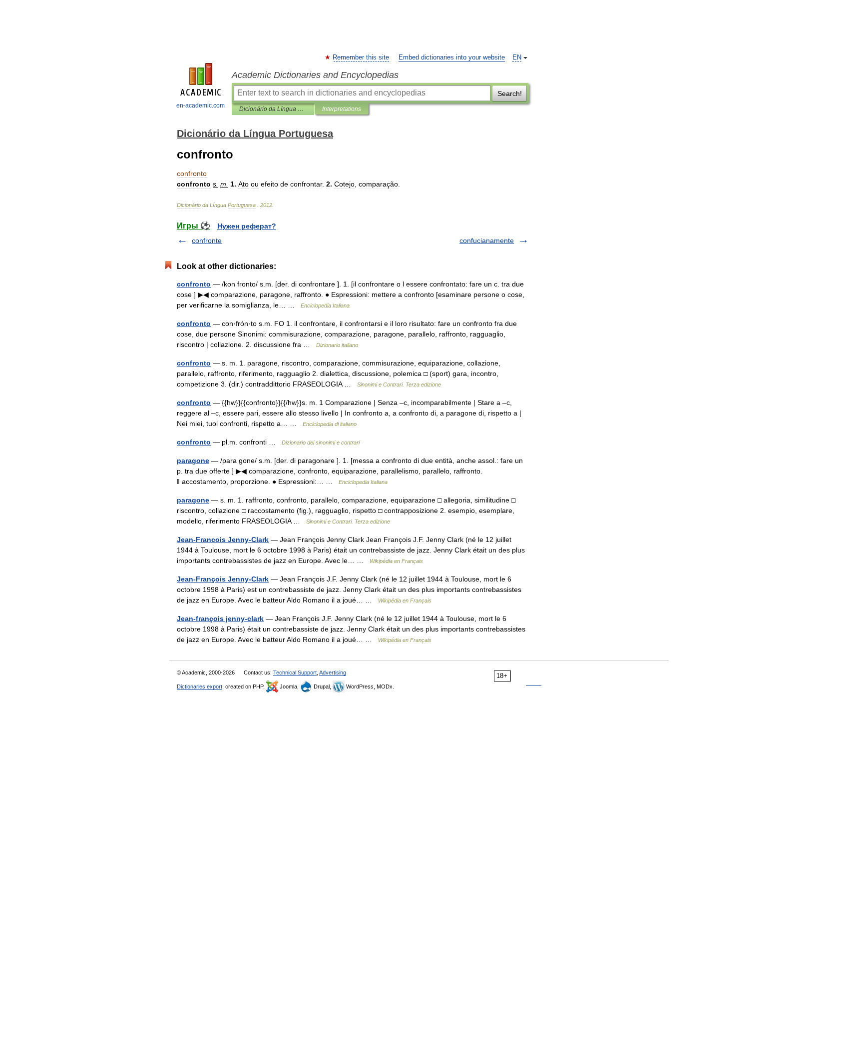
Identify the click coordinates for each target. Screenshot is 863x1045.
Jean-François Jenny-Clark (223, 579)
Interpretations (341, 109)
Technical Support (295, 673)
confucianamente (486, 240)
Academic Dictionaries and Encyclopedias (315, 75)
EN (516, 57)
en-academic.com (200, 105)
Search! (509, 94)
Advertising (332, 673)
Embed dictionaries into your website (452, 57)
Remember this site (361, 57)
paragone (193, 460)
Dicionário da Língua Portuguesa (273, 109)
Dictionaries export (199, 687)
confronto (194, 284)
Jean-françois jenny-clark (220, 618)
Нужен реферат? (246, 226)
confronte (207, 240)
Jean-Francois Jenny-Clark (223, 540)
